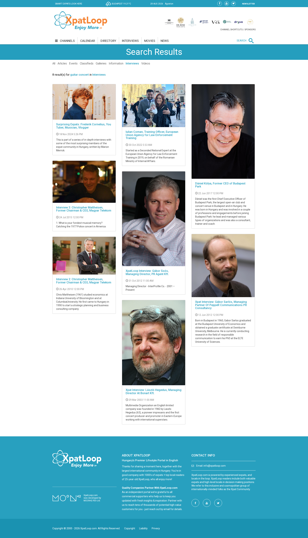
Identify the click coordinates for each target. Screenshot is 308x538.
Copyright (129, 528)
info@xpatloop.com (215, 465)
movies (149, 41)
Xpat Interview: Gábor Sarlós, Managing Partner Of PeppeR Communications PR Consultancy (221, 305)
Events (73, 63)
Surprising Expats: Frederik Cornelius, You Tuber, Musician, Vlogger (83, 126)
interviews (130, 41)
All (53, 63)
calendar (87, 41)
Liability (143, 528)
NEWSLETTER (248, 4)
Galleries (101, 63)
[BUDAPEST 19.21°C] (119, 6)
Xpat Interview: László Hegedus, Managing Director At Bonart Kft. (153, 391)
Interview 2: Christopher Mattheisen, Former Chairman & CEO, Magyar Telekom (83, 281)
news (165, 41)
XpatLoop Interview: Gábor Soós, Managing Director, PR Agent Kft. (147, 272)
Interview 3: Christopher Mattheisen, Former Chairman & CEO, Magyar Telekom (83, 209)
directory (108, 41)
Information (116, 63)
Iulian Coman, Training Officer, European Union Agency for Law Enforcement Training (152, 135)
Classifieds (86, 63)
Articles (62, 63)
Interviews (132, 63)
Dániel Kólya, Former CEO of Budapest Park (220, 185)
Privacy (156, 528)
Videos (145, 63)
